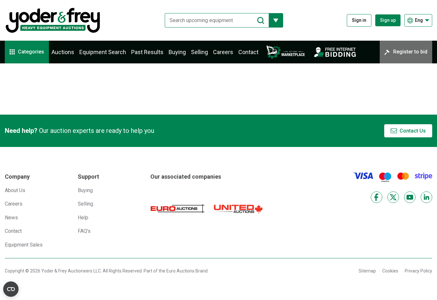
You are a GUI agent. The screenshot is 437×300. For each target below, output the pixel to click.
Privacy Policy (418, 270)
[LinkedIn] (426, 197)
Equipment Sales (24, 245)
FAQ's (84, 231)
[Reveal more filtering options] (276, 20)
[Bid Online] (335, 52)
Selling (199, 52)
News (11, 218)
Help (83, 218)
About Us (15, 190)
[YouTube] (410, 197)
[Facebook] (376, 197)
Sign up (388, 20)
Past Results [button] (147, 52)
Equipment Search (102, 52)
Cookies (390, 270)
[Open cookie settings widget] (11, 289)
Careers (223, 52)
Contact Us (413, 131)
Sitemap (367, 270)
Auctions (63, 52)
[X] (393, 197)
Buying (177, 52)
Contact (248, 52)
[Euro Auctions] (177, 208)
